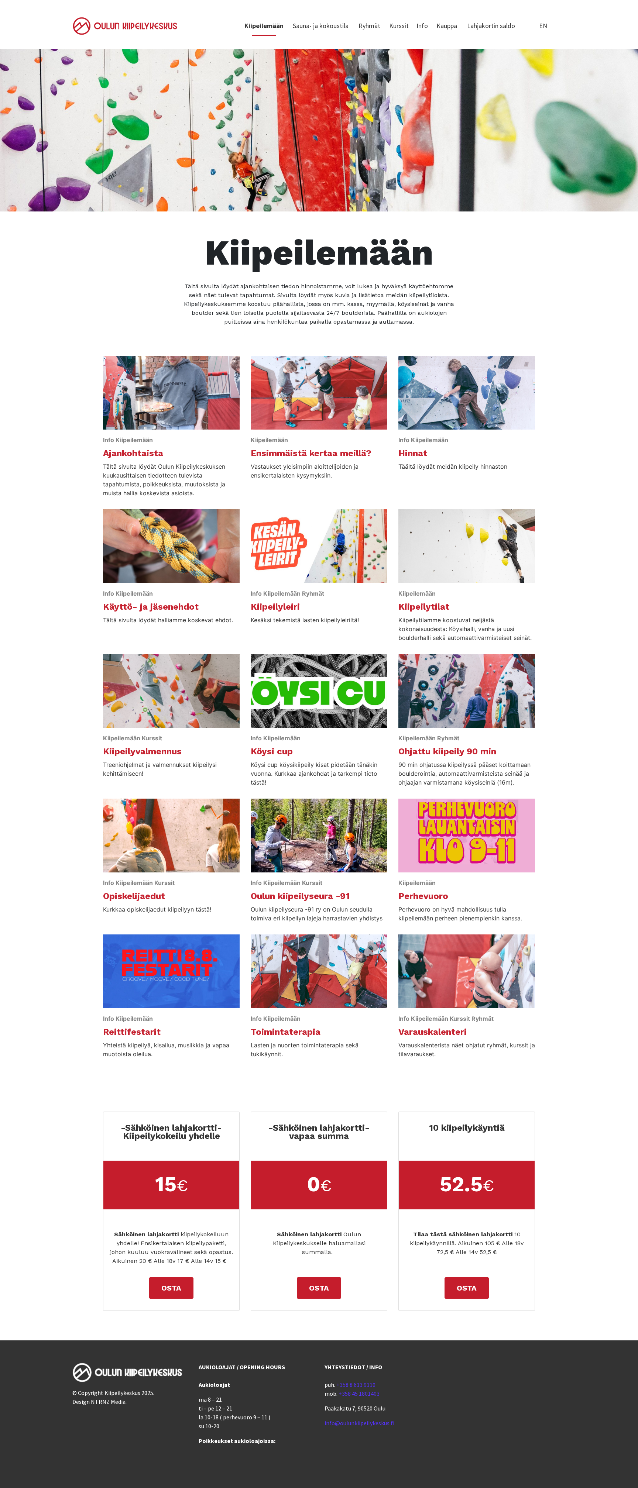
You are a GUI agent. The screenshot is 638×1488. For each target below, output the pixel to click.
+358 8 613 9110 (355, 1384)
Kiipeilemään (264, 25)
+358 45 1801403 (359, 1393)
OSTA (171, 1288)
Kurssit (399, 25)
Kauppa (446, 25)
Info (422, 25)
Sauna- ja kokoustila (321, 25)
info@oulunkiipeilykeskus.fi (359, 1423)
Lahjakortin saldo (491, 25)
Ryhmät (369, 25)
